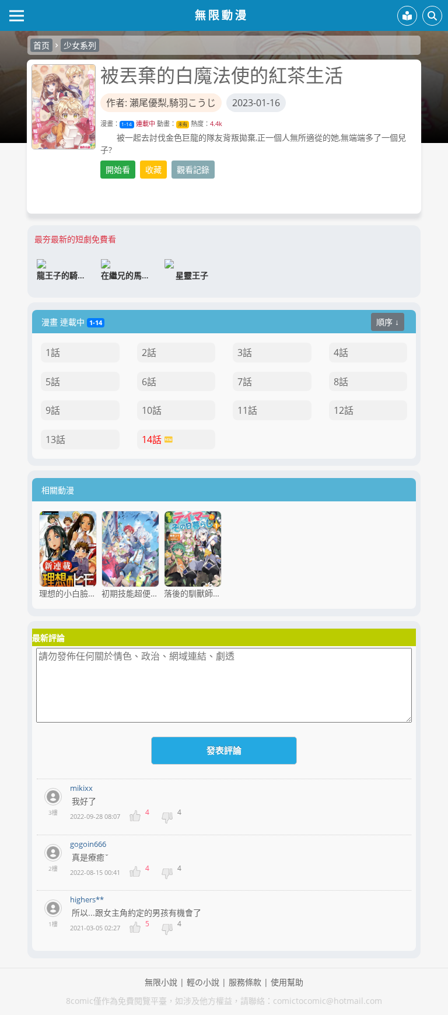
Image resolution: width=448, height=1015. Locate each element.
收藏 (153, 169)
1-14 (126, 124)
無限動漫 (222, 15)
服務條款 (245, 982)
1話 (53, 352)
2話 (149, 352)
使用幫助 (287, 982)
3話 (244, 352)
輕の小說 (203, 982)
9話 (53, 410)
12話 (344, 410)
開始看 (118, 169)
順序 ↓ (387, 321)
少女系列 (80, 45)
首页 (41, 45)
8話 (341, 381)
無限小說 (161, 982)
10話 (152, 410)
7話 (244, 381)
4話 (341, 352)
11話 (247, 410)
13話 (55, 439)
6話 (149, 381)
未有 (182, 124)
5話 (53, 381)
